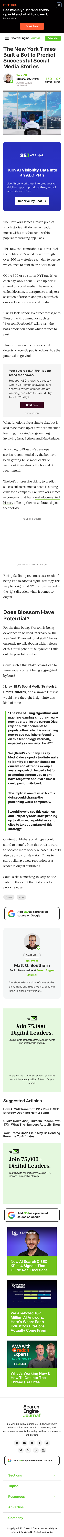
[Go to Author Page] (8, 78)
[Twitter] (47, 1443)
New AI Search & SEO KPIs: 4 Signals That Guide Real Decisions (29, 1265)
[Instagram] (28, 1450)
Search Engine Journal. (36, 1528)
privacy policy (28, 1079)
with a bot (20, 233)
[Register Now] (32, 1241)
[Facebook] (40, 1443)
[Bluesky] (21, 1450)
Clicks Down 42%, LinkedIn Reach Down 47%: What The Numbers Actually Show (32, 1122)
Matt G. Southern (27, 78)
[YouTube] (32, 1443)
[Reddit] (36, 1450)
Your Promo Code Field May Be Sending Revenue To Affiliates (31, 1134)
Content (9, 897)
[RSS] (43, 1450)
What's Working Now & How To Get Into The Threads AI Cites (30, 1377)
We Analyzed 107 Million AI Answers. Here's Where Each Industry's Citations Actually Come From (28, 1321)
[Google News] (17, 1443)
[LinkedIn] (24, 1443)
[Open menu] (7, 38)
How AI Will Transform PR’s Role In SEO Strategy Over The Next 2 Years (31, 1110)
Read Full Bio (32, 955)
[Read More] (32, 1294)
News (21, 897)
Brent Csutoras (14, 692)
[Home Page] (25, 38)
